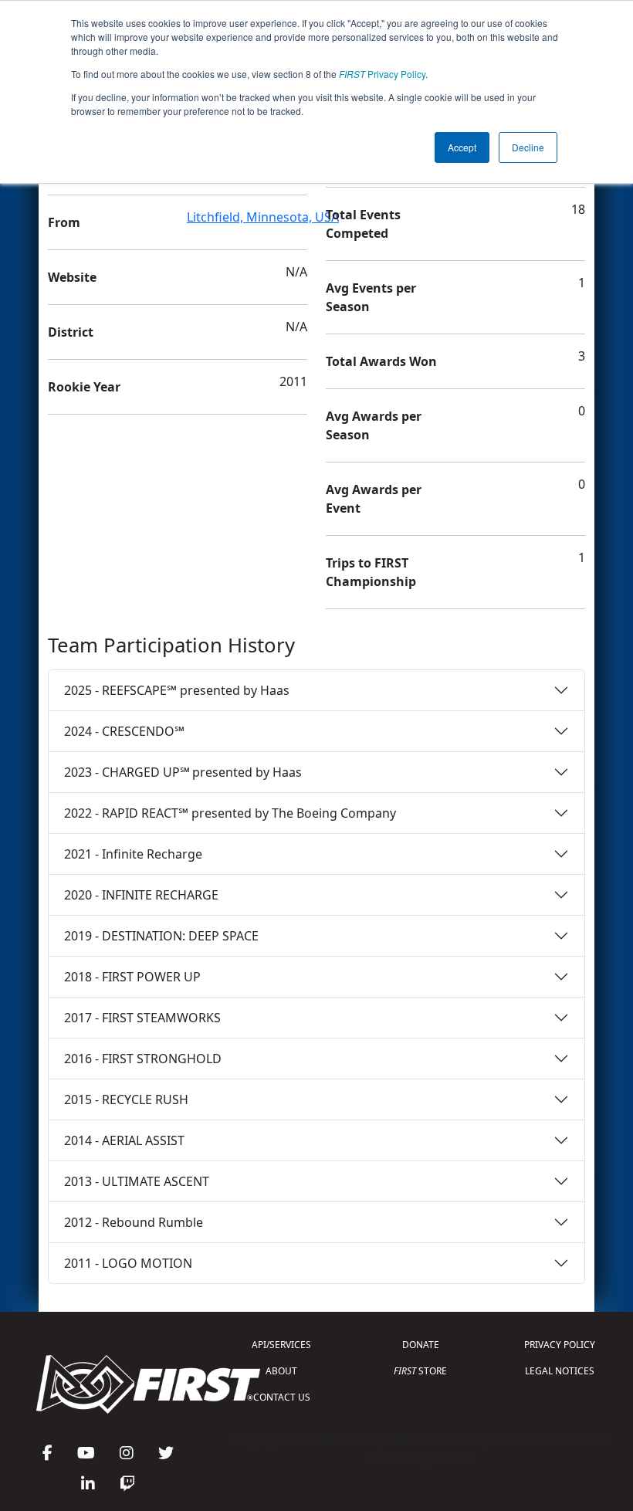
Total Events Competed (363, 224)
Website (72, 277)
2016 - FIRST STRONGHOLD (143, 1058)
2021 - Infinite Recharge (133, 853)
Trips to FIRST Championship (371, 572)
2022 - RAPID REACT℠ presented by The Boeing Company (230, 813)
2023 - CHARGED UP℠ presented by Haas (183, 772)
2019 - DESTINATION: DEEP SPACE (161, 935)
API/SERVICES (281, 1344)
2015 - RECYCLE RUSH (126, 1099)
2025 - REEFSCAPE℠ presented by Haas (176, 690)
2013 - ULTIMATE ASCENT (136, 1181)
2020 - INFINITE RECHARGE (141, 894)
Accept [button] (462, 147)
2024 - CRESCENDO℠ (124, 731)
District (70, 332)
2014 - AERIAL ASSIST (124, 1140)
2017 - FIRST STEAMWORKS (142, 1017)
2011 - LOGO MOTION (128, 1263)
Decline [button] (528, 147)
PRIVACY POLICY (559, 1344)
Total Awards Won (381, 361)
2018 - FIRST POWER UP (132, 976)
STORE (420, 1370)
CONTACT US (281, 1397)
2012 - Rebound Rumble (133, 1222)
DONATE (420, 1344)
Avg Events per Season (371, 297)
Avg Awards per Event (373, 499)
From (64, 222)
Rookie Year (84, 386)
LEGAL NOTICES (559, 1370)
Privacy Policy (382, 73)
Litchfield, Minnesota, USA (263, 216)
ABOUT (281, 1370)
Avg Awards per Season (373, 425)
